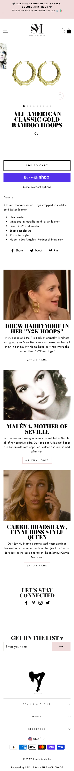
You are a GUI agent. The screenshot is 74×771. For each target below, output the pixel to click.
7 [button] (44, 106)
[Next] (71, 13)
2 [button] (28, 106)
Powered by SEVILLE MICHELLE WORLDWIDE (37, 767)
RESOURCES (37, 729)
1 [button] (24, 106)
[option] (37, 7)
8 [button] (47, 106)
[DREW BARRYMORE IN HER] (37, 295)
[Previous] (2, 13)
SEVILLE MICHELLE (37, 704)
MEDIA (37, 716)
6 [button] (41, 106)
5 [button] (38, 106)
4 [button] (34, 106)
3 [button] (31, 106)
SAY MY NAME (37, 359)
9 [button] (51, 106)
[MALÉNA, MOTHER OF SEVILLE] (37, 395)
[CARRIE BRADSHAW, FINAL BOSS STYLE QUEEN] (37, 495)
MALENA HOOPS (37, 460)
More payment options (37, 187)
